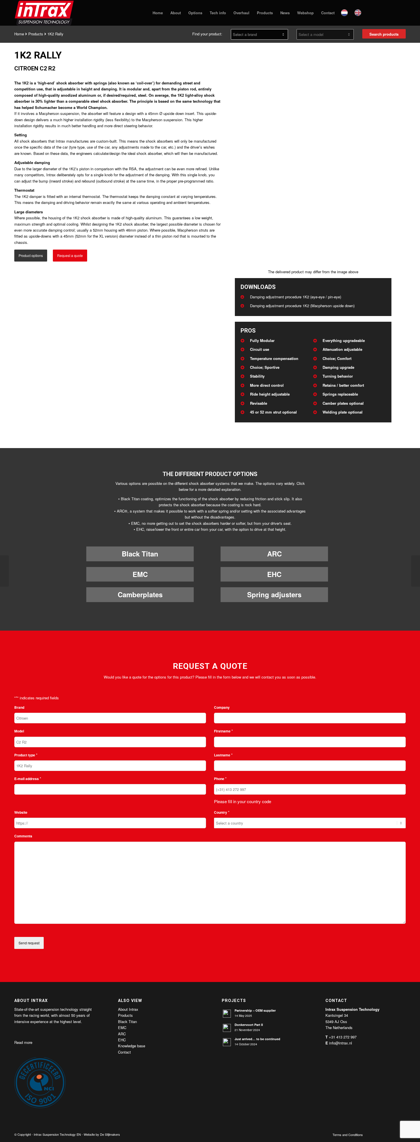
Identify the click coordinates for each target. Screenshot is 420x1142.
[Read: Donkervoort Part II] (227, 1028)
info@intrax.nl (340, 1043)
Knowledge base (131, 1045)
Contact (124, 1052)
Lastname (223, 755)
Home (19, 34)
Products (35, 34)
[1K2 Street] (4, 571)
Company (222, 707)
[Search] (370, 13)
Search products (384, 34)
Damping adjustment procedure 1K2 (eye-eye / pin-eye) (295, 296)
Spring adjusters (274, 594)
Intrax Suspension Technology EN (57, 1134)
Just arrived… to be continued (257, 1039)
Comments (23, 836)
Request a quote (70, 255)
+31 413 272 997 (343, 1037)
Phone (220, 778)
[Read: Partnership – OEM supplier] (227, 1014)
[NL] (345, 13)
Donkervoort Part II (249, 1024)
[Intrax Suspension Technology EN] (44, 13)
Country (221, 812)
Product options (31, 255)
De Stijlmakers (110, 1134)
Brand (19, 707)
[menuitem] (158, 13)
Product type (25, 755)
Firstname (223, 731)
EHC (274, 574)
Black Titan (140, 553)
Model (19, 731)
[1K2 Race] (415, 571)
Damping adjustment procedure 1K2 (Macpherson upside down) (302, 305)
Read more (23, 1042)
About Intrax (128, 1009)
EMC (140, 574)
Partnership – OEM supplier (255, 1010)
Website (20, 812)
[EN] (358, 13)
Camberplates (140, 594)
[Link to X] (384, 1134)
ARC (274, 553)
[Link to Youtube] (393, 1134)
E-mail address (27, 778)
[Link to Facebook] (375, 1134)
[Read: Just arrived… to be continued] (227, 1042)
